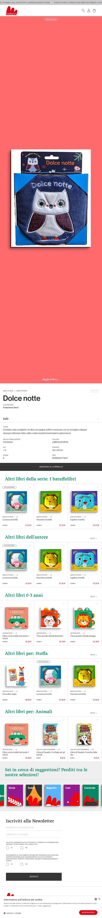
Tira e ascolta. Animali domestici (49, 636)
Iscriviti (34, 877)
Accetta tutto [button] (88, 912)
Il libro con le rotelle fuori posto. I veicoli (15, 637)
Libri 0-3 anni (8, 391)
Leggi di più (47, 906)
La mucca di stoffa (10, 519)
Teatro (8, 787)
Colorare (85, 787)
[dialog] (51, 907)
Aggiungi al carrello (51, 467)
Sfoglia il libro (51, 380)
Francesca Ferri (11, 408)
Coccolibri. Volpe (9, 694)
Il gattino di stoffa (77, 519)
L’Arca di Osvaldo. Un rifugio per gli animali (50, 753)
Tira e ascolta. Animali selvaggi (83, 636)
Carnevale (67, 787)
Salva (93, 391)
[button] (12, 913)
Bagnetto (29, 787)
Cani (45, 787)
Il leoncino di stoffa (44, 519)
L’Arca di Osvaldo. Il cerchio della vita (83, 753)
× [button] (99, 899)
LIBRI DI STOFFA (21, 391)
